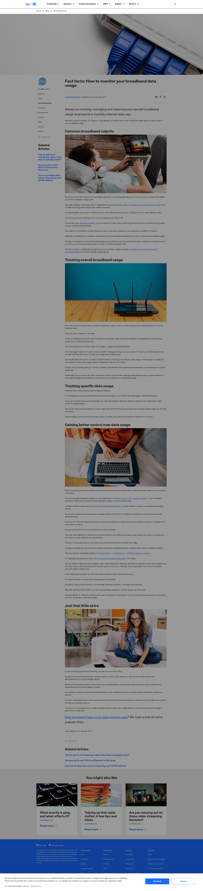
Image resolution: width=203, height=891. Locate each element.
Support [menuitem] (118, 4)
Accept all (157, 881)
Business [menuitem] (68, 4)
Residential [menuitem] (52, 4)
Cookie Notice (35, 886)
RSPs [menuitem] (105, 4)
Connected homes (60, 11)
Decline (183, 881)
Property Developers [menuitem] (87, 4)
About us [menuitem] (132, 4)
